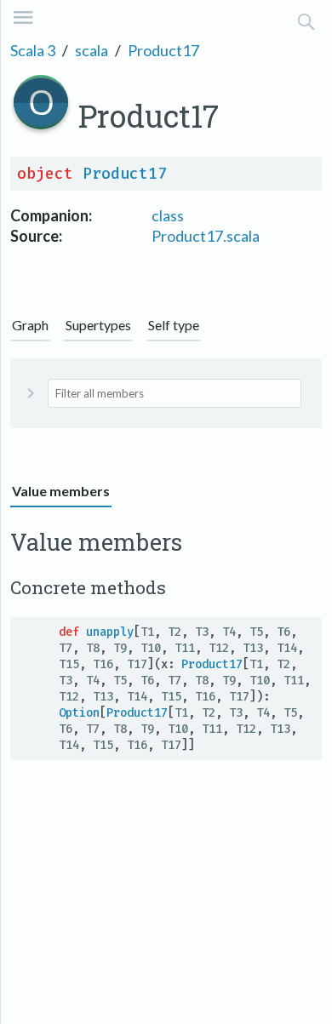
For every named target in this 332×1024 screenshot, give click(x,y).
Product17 (163, 50)
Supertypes (98, 325)
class (168, 215)
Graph (30, 325)
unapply (110, 632)
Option (79, 713)
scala (91, 50)
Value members (61, 491)
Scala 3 (32, 50)
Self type (173, 325)
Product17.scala (206, 235)
